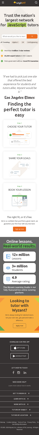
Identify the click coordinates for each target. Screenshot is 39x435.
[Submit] (32, 36)
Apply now (19, 326)
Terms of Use (22, 422)
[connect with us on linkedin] (23, 372)
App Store (21, 348)
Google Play (21, 356)
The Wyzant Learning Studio (16, 287)
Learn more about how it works (19, 386)
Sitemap (2, 422)
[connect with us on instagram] (18, 372)
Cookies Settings (11, 422)
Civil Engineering (32, 42)
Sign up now (19, 229)
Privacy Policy (31, 422)
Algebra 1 (15, 42)
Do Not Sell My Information (25, 423)
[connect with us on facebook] (15, 372)
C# (23, 42)
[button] (3, 2)
